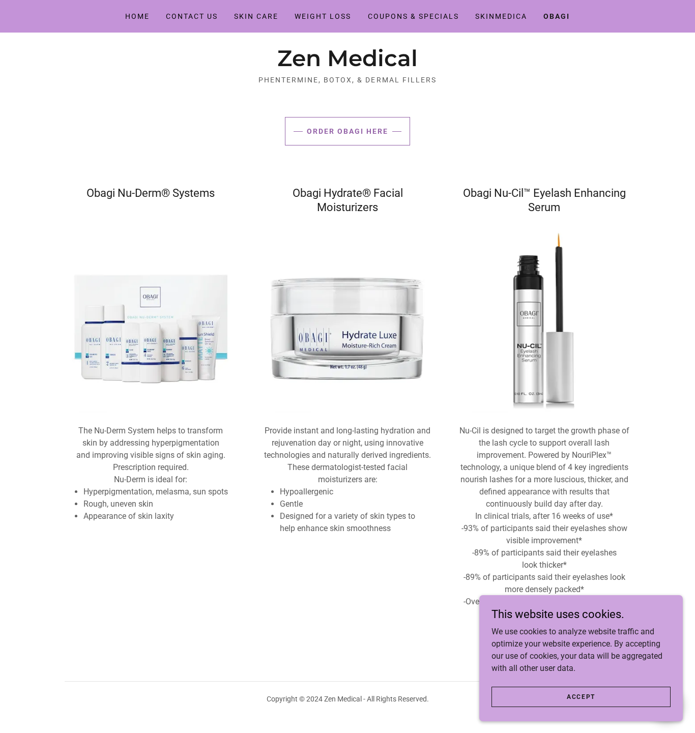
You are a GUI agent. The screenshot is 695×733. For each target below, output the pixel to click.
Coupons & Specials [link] (413, 16)
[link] (347, 63)
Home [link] (137, 16)
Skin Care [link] (256, 16)
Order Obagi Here (347, 131)
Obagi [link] (556, 16)
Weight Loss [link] (323, 16)
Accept (581, 696)
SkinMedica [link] (501, 16)
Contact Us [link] (192, 16)
